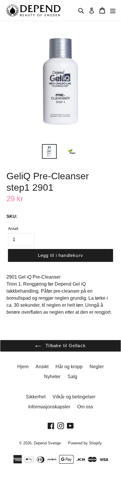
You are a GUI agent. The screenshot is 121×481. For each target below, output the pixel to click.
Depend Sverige (47, 443)
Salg (72, 376)
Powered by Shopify (85, 443)
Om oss (85, 406)
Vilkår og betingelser (74, 396)
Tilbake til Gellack (65, 345)
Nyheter (52, 376)
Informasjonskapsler (49, 406)
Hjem (22, 366)
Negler (97, 366)
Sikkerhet (36, 396)
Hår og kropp (69, 366)
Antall (13, 228)
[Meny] (112, 10)
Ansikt (42, 366)
